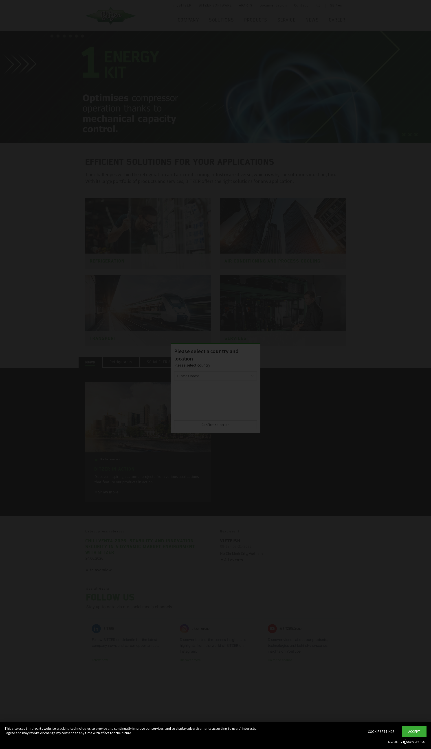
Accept (414, 731)
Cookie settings (381, 731)
